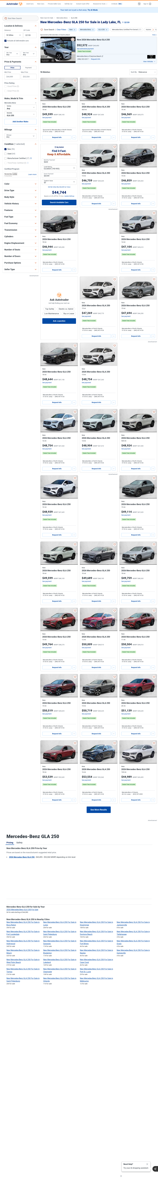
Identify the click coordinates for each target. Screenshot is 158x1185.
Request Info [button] (95, 59)
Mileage (8, 135)
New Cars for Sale (46, 18)
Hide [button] (153, 35)
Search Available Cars (59, 202)
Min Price (7, 72)
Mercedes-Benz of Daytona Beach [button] (89, 56)
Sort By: (134, 72)
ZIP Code (26, 30)
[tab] (10, 842)
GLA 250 (74, 18)
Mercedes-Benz (62, 18)
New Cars (40, 4)
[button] (139, 4)
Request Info (57, 137)
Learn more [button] (32, 174)
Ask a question (59, 321)
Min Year (9, 52)
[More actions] (74, 137)
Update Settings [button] (69, 196)
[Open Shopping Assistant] (155, 1169)
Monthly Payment (49, 160)
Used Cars (30, 4)
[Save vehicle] (73, 39)
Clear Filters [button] (61, 30)
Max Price (24, 72)
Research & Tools (99, 4)
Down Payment (48, 174)
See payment (47, 117)
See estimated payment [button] (85, 49)
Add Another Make (20, 122)
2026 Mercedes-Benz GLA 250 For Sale (22, 910)
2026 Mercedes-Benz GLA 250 (22, 857)
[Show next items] (153, 30)
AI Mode (116, 4)
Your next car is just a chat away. (79, 10)
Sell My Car (68, 4)
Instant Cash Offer (82, 4)
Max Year (26, 52)
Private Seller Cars (54, 4)
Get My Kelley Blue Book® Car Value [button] (59, 187)
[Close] (147, 1164)
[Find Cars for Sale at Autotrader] (14, 3)
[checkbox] (11, 86)
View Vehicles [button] (148, 61)
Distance (7, 30)
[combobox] (20, 18)
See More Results (98, 809)
